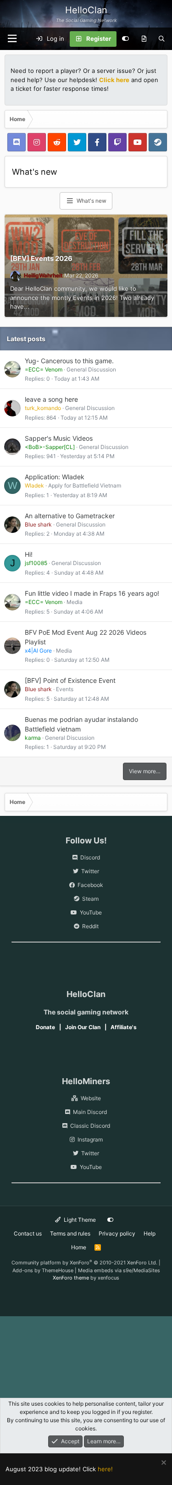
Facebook (90, 884)
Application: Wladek (54, 477)
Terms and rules (70, 1233)
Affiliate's (124, 1027)
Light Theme (79, 1219)
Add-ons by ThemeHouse (42, 1270)
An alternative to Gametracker (70, 516)
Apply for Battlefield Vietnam (84, 485)
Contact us (28, 1233)
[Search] (161, 39)
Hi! (29, 554)
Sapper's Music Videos (59, 438)
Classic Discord (90, 1125)
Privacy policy (117, 1233)
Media (75, 601)
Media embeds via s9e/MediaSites (119, 1270)
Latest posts (26, 339)
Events (64, 689)
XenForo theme (71, 1277)
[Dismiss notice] (162, 1463)
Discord (90, 857)
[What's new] (143, 39)
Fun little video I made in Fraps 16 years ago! (92, 593)
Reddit (90, 926)
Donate (45, 1027)
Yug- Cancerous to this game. (69, 361)
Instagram (90, 1139)
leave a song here (51, 399)
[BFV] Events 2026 (41, 258)
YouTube (91, 912)
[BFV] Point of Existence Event (70, 680)
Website (91, 1098)
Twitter (90, 871)
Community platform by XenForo (84, 1262)
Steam (90, 898)
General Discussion (91, 369)
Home (78, 1247)
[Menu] (12, 39)
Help (149, 1233)
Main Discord (90, 1111)
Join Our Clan (82, 1027)
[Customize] (125, 39)
